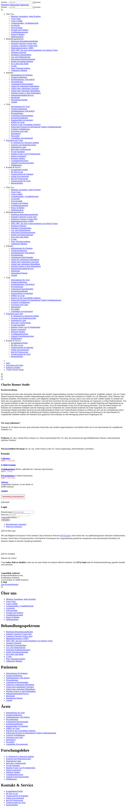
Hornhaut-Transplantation (21, 55)
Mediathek (5, 5)
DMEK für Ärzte (18, 122)
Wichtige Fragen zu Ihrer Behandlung (26, 93)
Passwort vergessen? (14, 526)
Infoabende (15, 97)
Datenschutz (15, 5)
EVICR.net (65, 535)
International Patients (19, 100)
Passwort (5, 515)
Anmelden (5, 520)
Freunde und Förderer (19, 30)
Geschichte (15, 25)
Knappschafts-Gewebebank (22, 120)
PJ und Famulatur (18, 152)
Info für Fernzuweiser (19, 179)
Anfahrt (14, 102)
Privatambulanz (17, 82)
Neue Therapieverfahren (20, 68)
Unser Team (16, 19)
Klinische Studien (18, 158)
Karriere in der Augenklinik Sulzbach (25, 124)
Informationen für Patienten (22, 75)
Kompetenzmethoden (19, 118)
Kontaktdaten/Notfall (19, 170)
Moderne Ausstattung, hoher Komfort (26, 16)
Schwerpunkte (16, 28)
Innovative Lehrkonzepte (21, 149)
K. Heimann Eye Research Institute (25, 143)
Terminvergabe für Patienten (22, 174)
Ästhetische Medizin (19, 70)
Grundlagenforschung (19, 161)
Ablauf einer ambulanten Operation (25, 88)
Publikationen (16, 165)
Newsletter (15, 136)
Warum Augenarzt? (18, 156)
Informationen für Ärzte (20, 106)
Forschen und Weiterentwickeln (23, 145)
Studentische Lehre (18, 147)
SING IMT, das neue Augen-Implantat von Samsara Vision (34, 50)
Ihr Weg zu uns (17, 172)
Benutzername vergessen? (16, 524)
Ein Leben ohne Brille (19, 64)
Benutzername (6, 512)
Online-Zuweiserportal (20, 176)
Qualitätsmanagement (19, 32)
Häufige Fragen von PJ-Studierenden (25, 154)
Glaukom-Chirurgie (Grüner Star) (24, 46)
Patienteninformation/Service (22, 95)
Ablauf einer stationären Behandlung (25, 91)
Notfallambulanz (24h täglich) (23, 79)
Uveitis (14, 66)
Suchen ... (5, 2)
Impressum (24, 5)
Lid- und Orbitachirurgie (20, 57)
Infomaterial (15, 133)
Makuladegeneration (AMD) (22, 48)
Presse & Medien (17, 34)
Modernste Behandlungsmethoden (24, 41)
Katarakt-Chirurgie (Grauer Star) (24, 43)
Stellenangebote (17, 37)
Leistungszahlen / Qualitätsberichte (24, 23)
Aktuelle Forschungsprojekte (22, 163)
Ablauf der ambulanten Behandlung (25, 86)
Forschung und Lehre (19, 131)
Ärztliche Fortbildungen (20, 129)
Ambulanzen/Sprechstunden (22, 84)
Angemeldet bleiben (9, 517)
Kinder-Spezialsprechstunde (22, 61)
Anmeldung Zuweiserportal (22, 138)
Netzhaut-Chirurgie (18, 52)
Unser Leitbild (16, 21)
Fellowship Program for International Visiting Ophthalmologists (36, 127)
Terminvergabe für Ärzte (20, 181)
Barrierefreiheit (17, 183)
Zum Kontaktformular (9, 584)
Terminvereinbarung (19, 77)
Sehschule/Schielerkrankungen (23, 59)
